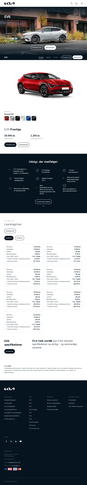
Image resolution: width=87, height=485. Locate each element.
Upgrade (48, 57)
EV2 (30, 400)
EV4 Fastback (33, 409)
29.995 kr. (9, 238)
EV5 (30, 412)
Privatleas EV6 (37, 47)
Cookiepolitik (8, 403)
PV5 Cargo (32, 425)
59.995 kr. (19, 238)
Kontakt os (72, 403)
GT (61, 57)
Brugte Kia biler (51, 406)
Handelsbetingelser (10, 400)
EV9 (30, 419)
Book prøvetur (50, 47)
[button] (6, 118)
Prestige (41, 57)
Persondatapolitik (9, 406)
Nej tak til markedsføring (11, 416)
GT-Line (55, 57)
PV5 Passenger (33, 422)
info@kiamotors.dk (14, 462)
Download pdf (23, 144)
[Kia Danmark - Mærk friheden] (13, 3)
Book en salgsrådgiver (54, 403)
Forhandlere (72, 400)
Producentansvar (9, 419)
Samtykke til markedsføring (12, 412)
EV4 (30, 406)
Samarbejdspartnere (10, 409)
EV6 (5, 57)
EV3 (30, 403)
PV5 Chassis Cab (34, 428)
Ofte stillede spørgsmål (76, 406)
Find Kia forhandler (52, 409)
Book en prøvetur (52, 400)
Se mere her (9, 351)
